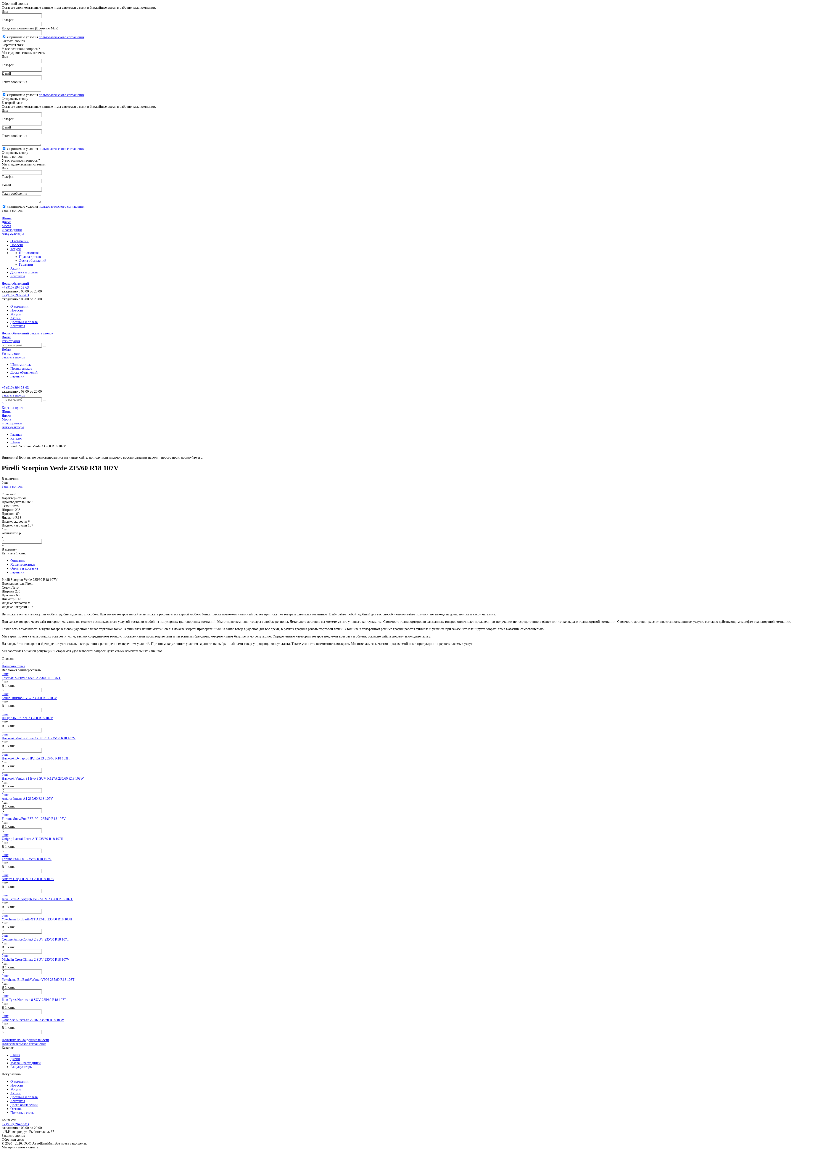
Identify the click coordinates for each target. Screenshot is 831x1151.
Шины (15, 442)
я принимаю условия (45, 37)
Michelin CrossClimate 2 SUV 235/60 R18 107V (35, 959)
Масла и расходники (25, 1063)
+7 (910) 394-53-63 (15, 287)
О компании (19, 241)
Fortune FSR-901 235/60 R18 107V (27, 859)
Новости (16, 245)
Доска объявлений (32, 260)
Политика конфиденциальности (25, 1040)
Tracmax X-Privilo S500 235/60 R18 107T (31, 678)
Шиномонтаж (29, 253)
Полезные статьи (22, 1112)
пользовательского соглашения (61, 37)
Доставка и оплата (24, 272)
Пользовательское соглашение (24, 1044)
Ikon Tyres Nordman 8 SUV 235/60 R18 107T (34, 1000)
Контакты (17, 276)
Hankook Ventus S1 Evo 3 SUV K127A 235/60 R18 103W (43, 778)
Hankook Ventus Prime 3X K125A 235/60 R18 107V (39, 738)
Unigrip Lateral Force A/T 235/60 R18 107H (32, 839)
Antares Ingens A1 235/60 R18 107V (27, 798)
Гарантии (26, 264)
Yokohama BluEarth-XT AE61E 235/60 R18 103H (37, 919)
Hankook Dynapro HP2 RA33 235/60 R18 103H (36, 758)
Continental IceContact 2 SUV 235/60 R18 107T (35, 939)
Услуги (15, 249)
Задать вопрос (12, 486)
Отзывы (16, 1109)
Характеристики (22, 564)
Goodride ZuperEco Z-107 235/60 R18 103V (33, 1020)
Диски (15, 1059)
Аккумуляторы (21, 1067)
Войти (6, 337)
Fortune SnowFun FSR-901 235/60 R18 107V (34, 818)
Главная (16, 434)
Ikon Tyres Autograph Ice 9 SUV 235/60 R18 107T (37, 899)
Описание (17, 560)
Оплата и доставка (24, 568)
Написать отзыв (13, 666)
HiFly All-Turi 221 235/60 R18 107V (27, 718)
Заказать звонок (41, 333)
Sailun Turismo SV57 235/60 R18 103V (29, 698)
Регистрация (11, 341)
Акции (15, 268)
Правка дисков (30, 256)
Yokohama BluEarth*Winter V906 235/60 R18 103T (38, 979)
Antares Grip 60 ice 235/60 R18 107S (28, 879)
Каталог (16, 438)
